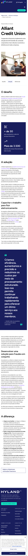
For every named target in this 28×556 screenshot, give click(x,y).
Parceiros (3, 532)
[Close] (25, 537)
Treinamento (17, 531)
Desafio (4, 81)
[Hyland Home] (7, 2)
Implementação (18, 511)
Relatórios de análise (5, 512)
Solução (10, 81)
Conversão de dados (19, 519)
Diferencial (17, 81)
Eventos (16, 528)
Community (17, 525)
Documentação (18, 533)
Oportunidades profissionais (4, 526)
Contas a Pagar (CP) (11, 220)
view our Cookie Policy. (17, 546)
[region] (13, 545)
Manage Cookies (13, 549)
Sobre (2, 529)
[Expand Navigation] (24, 7)
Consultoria (17, 516)
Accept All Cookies (13, 553)
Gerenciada (17, 514)
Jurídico (17, 222)
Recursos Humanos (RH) (14, 218)
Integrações (3, 515)
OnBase (3, 191)
